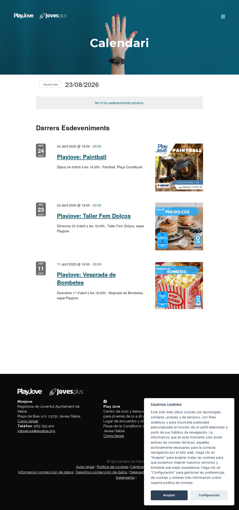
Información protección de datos (45, 472)
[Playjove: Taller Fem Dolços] (179, 226)
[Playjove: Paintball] (179, 167)
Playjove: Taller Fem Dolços (94, 216)
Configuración (209, 495)
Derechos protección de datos (101, 472)
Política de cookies (112, 467)
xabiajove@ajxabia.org (36, 431)
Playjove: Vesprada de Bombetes (86, 278)
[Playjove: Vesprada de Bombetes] (179, 285)
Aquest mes (50, 84)
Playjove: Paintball (81, 157)
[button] (223, 16)
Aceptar (169, 495)
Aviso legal (85, 467)
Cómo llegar (28, 421)
